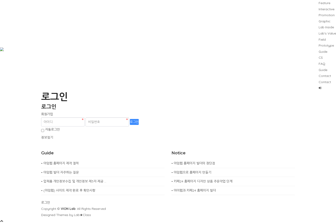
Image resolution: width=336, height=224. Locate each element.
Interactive (326, 9)
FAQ (322, 64)
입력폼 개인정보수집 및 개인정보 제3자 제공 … (74, 181)
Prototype (326, 45)
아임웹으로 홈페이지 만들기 (192, 172)
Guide (323, 52)
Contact (325, 76)
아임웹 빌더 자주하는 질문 (61, 172)
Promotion (327, 15)
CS (321, 57)
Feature (324, 3)
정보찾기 (47, 137)
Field (322, 39)
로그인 (134, 122)
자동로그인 (52, 129)
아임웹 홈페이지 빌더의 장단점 (194, 163)
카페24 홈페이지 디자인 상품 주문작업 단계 (203, 181)
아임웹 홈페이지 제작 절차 (61, 163)
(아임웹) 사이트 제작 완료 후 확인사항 (69, 190)
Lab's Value (327, 33)
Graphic (325, 21)
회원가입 (47, 114)
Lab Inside (326, 27)
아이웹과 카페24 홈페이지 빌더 (195, 190)
